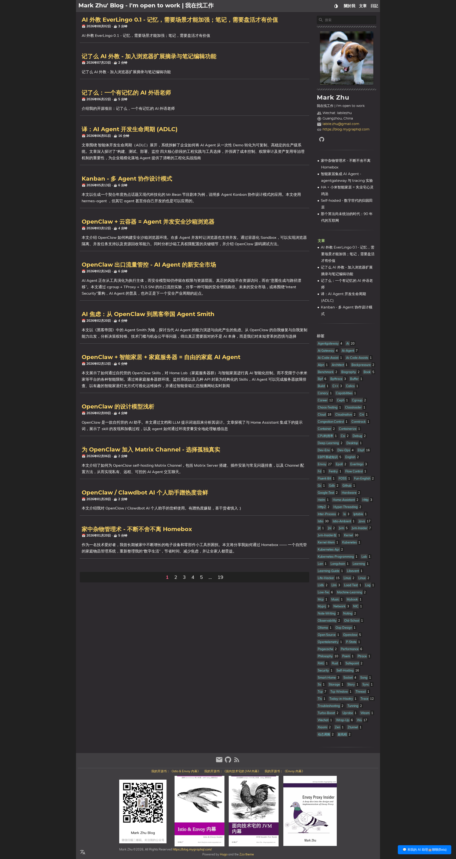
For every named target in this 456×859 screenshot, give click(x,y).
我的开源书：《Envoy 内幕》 (285, 771)
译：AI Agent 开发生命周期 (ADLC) (130, 129)
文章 (363, 6)
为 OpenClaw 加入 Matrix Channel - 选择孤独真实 (151, 450)
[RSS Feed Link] (237, 762)
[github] (346, 139)
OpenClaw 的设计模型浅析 (118, 407)
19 (220, 577)
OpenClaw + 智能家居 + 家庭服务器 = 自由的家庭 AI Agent (161, 357)
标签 (320, 336)
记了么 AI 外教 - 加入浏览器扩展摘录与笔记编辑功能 (149, 56)
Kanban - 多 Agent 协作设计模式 (127, 179)
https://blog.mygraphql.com (346, 129)
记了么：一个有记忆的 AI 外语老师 (126, 93)
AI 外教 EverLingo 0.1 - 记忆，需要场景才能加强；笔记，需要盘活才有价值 (180, 20)
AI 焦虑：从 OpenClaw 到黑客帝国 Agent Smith (148, 314)
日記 (374, 6)
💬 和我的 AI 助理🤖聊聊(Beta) (424, 849)
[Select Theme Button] (336, 6)
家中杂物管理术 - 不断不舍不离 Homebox (137, 529)
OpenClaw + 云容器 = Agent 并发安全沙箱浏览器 (148, 222)
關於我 (349, 6)
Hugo (224, 854)
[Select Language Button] (82, 852)
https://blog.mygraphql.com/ (192, 849)
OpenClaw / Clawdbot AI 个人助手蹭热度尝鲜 (145, 493)
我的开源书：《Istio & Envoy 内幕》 (175, 771)
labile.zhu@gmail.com (341, 124)
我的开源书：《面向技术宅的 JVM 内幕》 (232, 771)
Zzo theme (246, 854)
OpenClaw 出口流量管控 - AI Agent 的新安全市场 (149, 265)
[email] (219, 762)
